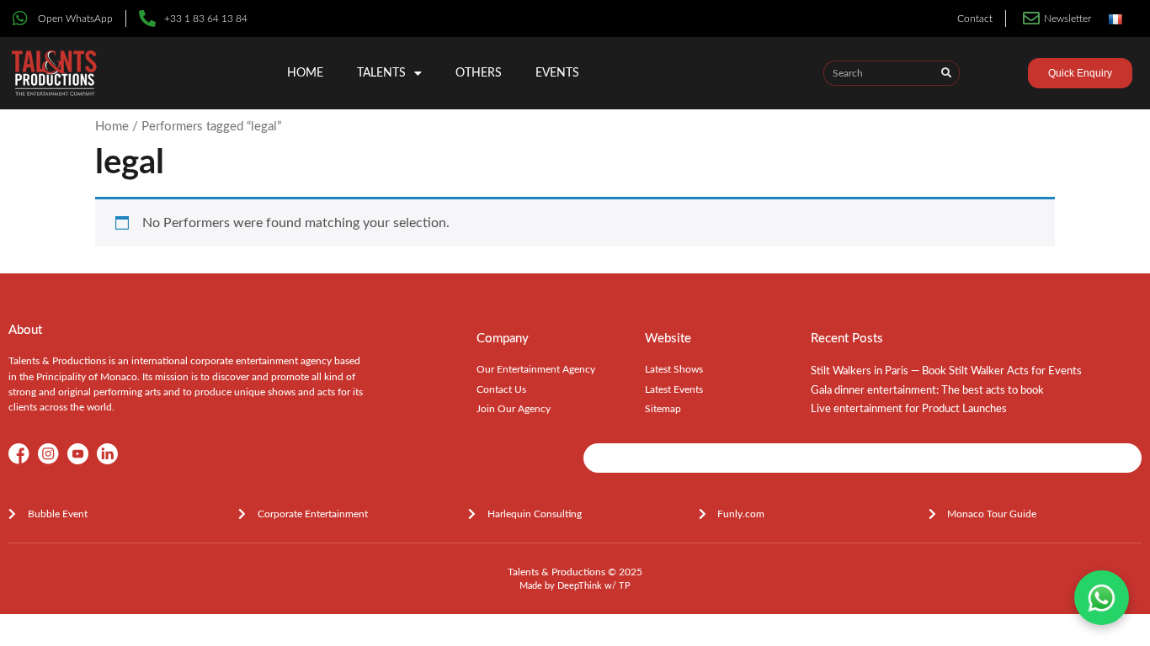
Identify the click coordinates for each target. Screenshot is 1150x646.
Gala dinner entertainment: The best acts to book (927, 390)
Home (305, 73)
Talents (381, 73)
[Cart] (1005, 76)
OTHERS (478, 73)
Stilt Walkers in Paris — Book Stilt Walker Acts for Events (946, 371)
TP (625, 585)
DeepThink (579, 585)
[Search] (946, 73)
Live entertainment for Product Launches (909, 409)
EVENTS (557, 73)
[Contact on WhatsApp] (1101, 597)
